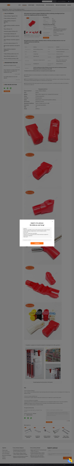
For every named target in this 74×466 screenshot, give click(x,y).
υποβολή (37, 243)
